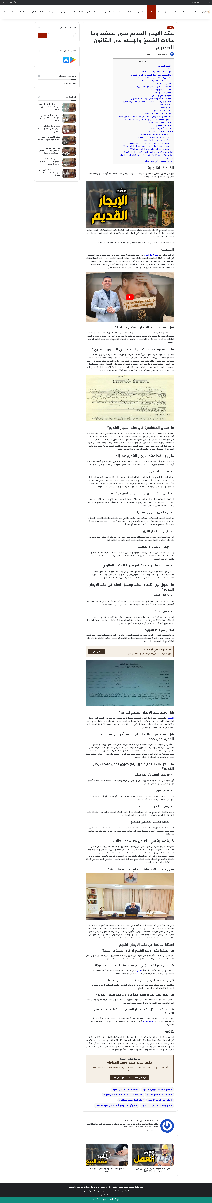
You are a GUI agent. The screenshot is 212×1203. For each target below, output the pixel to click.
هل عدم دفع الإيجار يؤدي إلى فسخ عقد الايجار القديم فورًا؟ (148, 146)
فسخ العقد (167, 107)
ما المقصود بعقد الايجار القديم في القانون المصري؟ (152, 75)
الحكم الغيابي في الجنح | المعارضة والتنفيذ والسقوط (49, 138)
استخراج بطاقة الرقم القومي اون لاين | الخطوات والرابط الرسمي (49, 161)
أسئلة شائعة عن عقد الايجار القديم (158, 140)
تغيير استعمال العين (163, 92)
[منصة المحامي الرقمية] (205, 12)
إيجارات (151, 12)
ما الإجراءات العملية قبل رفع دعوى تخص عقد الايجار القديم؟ (148, 119)
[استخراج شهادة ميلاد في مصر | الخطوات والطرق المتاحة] (69, 107)
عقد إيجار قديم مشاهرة (130, 1100)
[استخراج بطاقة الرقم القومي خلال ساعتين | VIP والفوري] (69, 129)
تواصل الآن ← (96, 651)
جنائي (183, 12)
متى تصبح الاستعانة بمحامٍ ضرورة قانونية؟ (155, 137)
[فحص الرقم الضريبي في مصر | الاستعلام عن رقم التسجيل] (69, 118)
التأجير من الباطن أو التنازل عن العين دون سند (153, 86)
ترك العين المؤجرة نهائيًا (162, 89)
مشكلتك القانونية (36, 12)
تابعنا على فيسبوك (69, 83)
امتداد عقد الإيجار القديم (125, 1089)
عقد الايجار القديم (151, 255)
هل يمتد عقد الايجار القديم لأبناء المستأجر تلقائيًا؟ (151, 149)
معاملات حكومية (77, 12)
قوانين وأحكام (93, 12)
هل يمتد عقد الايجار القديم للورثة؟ (158, 113)
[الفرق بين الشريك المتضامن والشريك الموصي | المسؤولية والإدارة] (69, 151)
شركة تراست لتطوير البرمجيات (79, 1187)
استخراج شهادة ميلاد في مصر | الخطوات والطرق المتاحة (49, 107)
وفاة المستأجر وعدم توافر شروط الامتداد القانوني (152, 98)
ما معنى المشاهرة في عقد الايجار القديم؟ (155, 78)
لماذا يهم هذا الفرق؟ (163, 110)
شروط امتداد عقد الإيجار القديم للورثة (122, 1095)
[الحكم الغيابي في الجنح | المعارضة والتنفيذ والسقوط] (69, 140)
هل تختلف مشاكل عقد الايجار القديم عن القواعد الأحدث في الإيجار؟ (145, 155)
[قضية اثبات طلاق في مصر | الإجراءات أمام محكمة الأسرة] (69, 173)
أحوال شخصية (163, 12)
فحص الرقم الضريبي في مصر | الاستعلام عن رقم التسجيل (50, 118)
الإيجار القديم (148, 1021)
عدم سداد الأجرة (165, 83)
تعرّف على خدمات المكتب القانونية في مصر (130, 1077)
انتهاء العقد (166, 104)
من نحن (63, 12)
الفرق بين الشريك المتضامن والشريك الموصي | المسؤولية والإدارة (49, 150)
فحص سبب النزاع (164, 125)
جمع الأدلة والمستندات (162, 128)
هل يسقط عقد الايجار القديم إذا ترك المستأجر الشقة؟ (150, 143)
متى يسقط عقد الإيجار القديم (156, 1105)
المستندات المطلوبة (111, 12)
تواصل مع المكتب (105, 1199)
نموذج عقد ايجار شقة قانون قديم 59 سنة (116, 1105)
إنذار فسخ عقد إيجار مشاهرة (157, 1089)
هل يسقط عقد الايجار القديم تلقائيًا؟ (157, 72)
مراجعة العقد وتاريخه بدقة (160, 122)
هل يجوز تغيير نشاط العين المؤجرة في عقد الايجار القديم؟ (148, 152)
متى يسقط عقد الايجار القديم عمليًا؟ (157, 80)
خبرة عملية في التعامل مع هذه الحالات (156, 134)
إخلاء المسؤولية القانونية (15, 12)
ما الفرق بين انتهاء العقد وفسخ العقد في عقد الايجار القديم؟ (147, 101)
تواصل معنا (52, 12)
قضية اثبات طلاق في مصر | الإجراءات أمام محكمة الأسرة (49, 172)
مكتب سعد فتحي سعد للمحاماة (158, 54)
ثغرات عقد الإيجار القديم (159, 1095)
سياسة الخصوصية (106, 1190)
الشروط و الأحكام (120, 1190)
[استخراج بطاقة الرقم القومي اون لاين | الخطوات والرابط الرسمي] (69, 162)
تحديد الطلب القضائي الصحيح (159, 131)
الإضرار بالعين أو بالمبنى (162, 95)
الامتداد (171, 718)
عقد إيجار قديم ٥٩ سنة (159, 1100)
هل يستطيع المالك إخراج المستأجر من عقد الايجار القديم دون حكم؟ (146, 116)
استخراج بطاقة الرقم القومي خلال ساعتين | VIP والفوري (49, 128)
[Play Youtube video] (130, 297)
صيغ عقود (141, 12)
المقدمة (169, 69)
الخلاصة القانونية (165, 66)
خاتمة (169, 158)
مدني (175, 12)
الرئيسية (193, 12)
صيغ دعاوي (128, 12)
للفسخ (139, 970)
